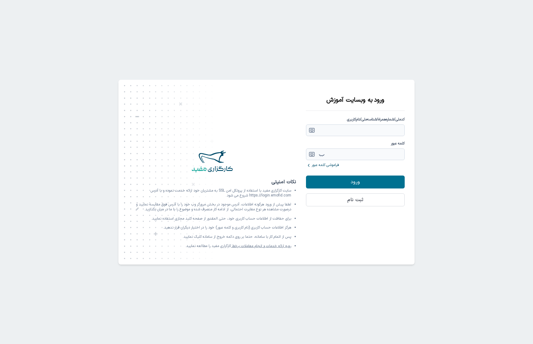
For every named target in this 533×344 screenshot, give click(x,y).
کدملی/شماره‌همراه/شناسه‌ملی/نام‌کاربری (376, 119)
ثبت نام (355, 200)
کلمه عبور (398, 143)
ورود (355, 182)
